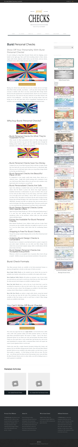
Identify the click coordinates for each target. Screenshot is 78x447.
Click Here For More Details (27, 84)
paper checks (29, 331)
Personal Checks (64, 68)
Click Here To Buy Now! (27, 328)
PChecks (38, 443)
